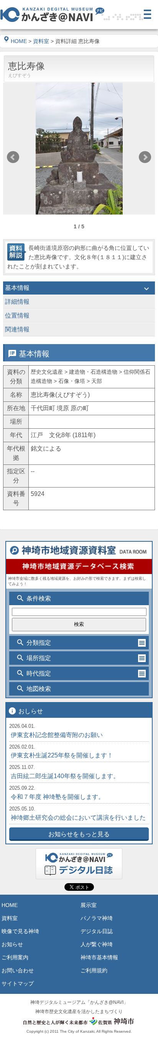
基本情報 (78, 288)
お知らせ (12, 944)
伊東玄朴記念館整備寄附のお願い (57, 735)
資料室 (41, 41)
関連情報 (78, 330)
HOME (19, 41)
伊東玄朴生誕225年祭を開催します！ (62, 755)
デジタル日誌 (97, 931)
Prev (13, 157)
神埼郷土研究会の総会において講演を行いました (78, 817)
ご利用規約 (94, 970)
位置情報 (78, 316)
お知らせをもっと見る (79, 834)
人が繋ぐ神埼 (97, 944)
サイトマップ (18, 983)
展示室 (89, 905)
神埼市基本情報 (99, 957)
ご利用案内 (15, 957)
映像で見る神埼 (20, 931)
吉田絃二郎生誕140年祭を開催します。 (65, 776)
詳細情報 (78, 302)
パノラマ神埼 (97, 918)
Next (145, 157)
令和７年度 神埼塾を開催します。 (57, 797)
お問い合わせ (18, 970)
